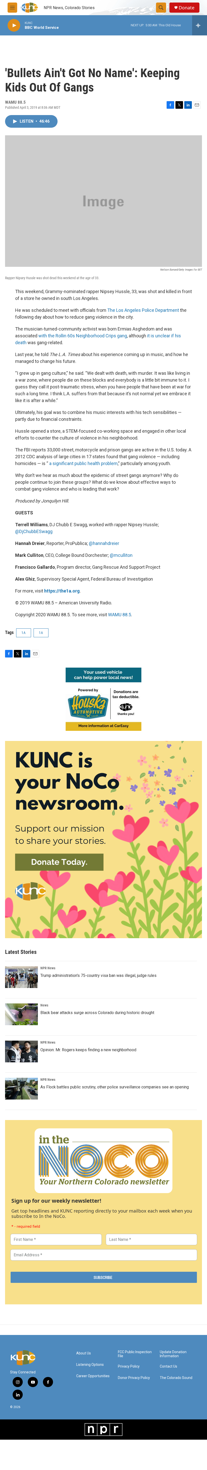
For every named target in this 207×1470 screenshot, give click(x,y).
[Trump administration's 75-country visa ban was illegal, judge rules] (21, 977)
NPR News (47, 968)
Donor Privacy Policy (134, 1378)
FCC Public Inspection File (135, 1354)
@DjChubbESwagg (34, 531)
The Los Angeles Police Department (143, 310)
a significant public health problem (83, 463)
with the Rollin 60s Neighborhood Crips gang (82, 335)
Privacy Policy (129, 1366)
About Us (83, 1353)
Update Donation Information (173, 1354)
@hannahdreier (104, 543)
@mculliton (121, 555)
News (44, 1005)
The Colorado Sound (176, 1378)
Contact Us (168, 1366)
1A (23, 633)
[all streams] (199, 25)
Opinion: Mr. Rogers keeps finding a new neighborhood (88, 1049)
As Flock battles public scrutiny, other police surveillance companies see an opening (114, 1087)
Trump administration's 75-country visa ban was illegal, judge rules (98, 975)
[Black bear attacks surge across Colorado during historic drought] (21, 1014)
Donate (186, 7)
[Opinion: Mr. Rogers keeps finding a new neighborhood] (21, 1051)
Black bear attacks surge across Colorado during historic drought (97, 1012)
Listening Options (90, 1365)
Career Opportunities (93, 1376)
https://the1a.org (62, 591)
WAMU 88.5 (119, 614)
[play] (14, 25)
